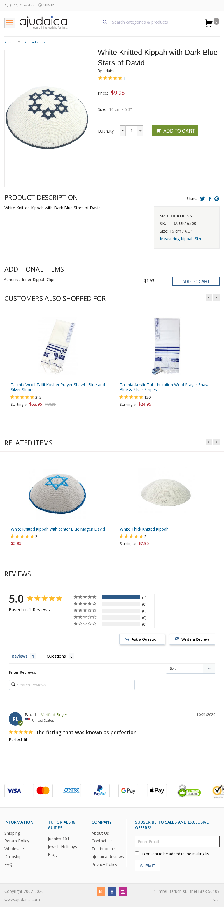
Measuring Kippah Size (181, 238)
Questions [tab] (56, 656)
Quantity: (106, 131)
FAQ (8, 864)
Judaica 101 (58, 838)
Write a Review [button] (195, 639)
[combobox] (140, 21)
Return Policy (16, 840)
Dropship (13, 856)
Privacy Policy (104, 864)
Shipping (12, 833)
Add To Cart (179, 130)
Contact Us (102, 840)
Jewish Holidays (62, 846)
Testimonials (104, 848)
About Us (100, 833)
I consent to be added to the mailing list (176, 853)
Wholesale (14, 848)
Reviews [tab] (19, 656)
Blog (52, 854)
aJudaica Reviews (108, 856)
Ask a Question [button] (145, 639)
